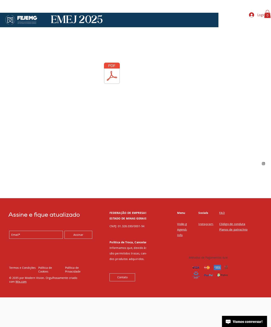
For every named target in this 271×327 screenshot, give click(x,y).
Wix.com (21, 281)
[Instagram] (263, 164)
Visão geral (184, 224)
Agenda (182, 229)
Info (180, 235)
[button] (267, 14)
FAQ (222, 213)
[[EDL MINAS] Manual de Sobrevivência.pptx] (112, 74)
